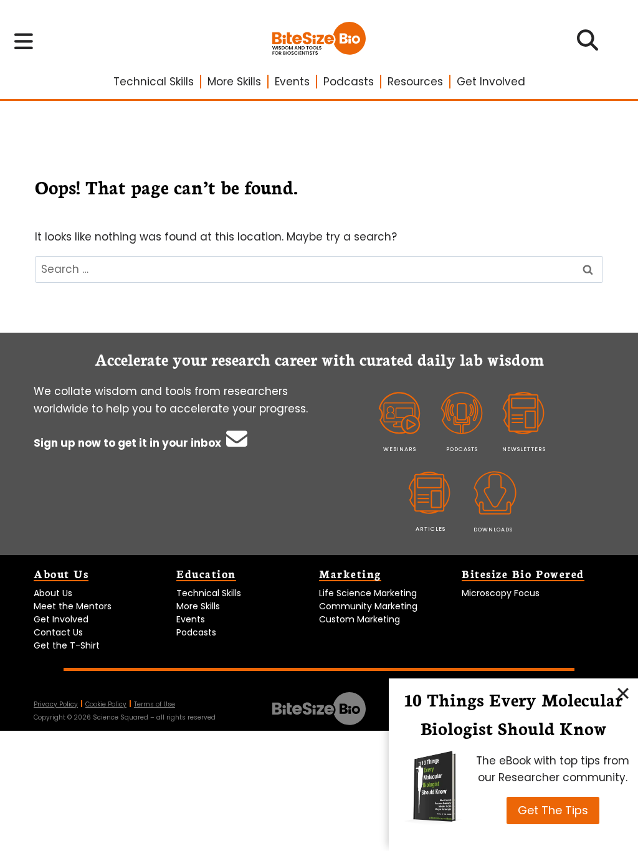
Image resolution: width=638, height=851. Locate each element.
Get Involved (491, 81)
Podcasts (348, 81)
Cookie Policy (105, 704)
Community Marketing (368, 606)
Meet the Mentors (73, 606)
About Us (53, 593)
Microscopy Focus (501, 593)
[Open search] (587, 44)
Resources (415, 81)
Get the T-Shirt (67, 645)
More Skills (234, 81)
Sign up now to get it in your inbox (129, 442)
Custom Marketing (359, 619)
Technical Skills (153, 81)
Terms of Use (154, 704)
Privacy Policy (56, 704)
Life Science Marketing (368, 593)
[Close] (623, 693)
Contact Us (58, 632)
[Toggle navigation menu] (24, 41)
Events (292, 81)
